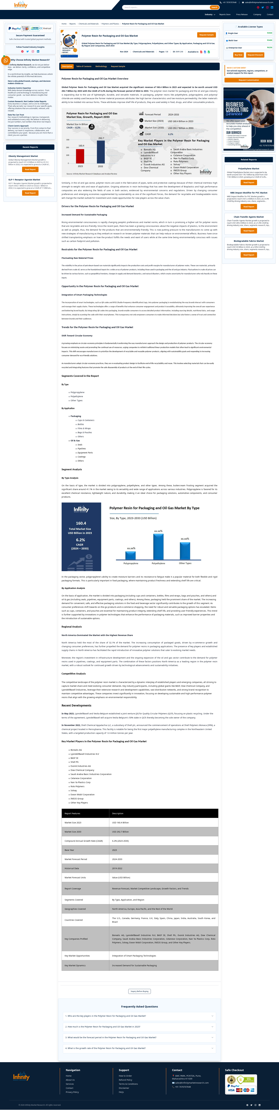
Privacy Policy (72, 1092)
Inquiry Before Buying (139, 991)
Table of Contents (83, 66)
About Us (70, 1079)
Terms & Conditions (128, 1084)
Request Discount (255, 55)
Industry (208, 14)
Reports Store (224, 14)
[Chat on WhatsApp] (5, 60)
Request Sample (207, 35)
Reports (72, 24)
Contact (270, 14)
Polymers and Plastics (110, 24)
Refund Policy (125, 1079)
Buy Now (238, 55)
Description (67, 66)
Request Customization (249, 80)
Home (64, 24)
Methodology (101, 66)
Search (214, 7)
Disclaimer (124, 1088)
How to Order (125, 1075)
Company (257, 14)
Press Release (242, 14)
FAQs (121, 1092)
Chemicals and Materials (89, 24)
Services (70, 1084)
